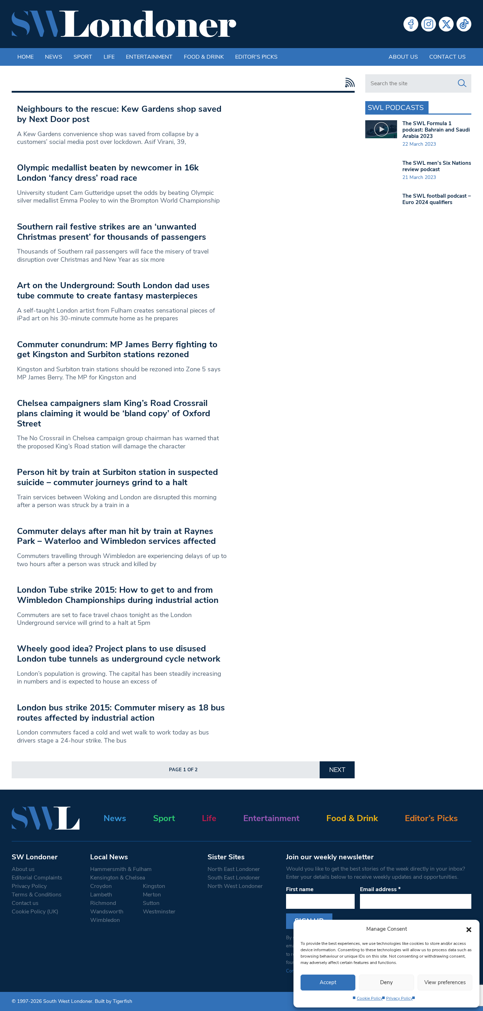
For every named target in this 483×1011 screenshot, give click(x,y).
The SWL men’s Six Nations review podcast (436, 166)
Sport (83, 57)
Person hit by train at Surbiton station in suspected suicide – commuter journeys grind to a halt (117, 477)
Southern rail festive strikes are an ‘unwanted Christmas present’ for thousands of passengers (111, 232)
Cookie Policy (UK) (35, 912)
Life (109, 57)
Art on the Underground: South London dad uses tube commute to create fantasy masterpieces (113, 290)
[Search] (462, 83)
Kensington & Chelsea (117, 878)
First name (300, 889)
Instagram (428, 24)
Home (25, 57)
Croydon (101, 886)
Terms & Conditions (37, 895)
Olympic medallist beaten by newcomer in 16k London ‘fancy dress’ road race (108, 173)
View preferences (445, 982)
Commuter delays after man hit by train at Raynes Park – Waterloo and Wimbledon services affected (116, 536)
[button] (468, 928)
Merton (152, 895)
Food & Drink (204, 57)
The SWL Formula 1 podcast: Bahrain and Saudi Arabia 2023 (436, 130)
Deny (386, 982)
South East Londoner (234, 878)
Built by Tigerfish (113, 1001)
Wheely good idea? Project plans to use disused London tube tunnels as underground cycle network (118, 653)
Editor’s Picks (431, 818)
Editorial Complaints (37, 878)
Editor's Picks (256, 57)
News (53, 57)
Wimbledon (105, 920)
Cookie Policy (370, 998)
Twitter (446, 24)
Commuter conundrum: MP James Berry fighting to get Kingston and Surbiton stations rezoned (117, 349)
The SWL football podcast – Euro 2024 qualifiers (436, 199)
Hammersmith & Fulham (121, 869)
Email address (380, 889)
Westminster (159, 912)
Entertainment (149, 57)
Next (337, 770)
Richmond (103, 903)
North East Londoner (234, 869)
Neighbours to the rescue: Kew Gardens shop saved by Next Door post (119, 114)
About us (403, 57)
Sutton (151, 903)
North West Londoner (235, 886)
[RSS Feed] (348, 82)
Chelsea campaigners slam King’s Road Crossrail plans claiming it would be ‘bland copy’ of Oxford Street (113, 413)
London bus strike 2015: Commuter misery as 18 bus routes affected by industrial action (121, 713)
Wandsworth (106, 912)
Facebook (410, 24)
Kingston (154, 886)
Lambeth (101, 895)
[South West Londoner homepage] (124, 24)
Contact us (447, 57)
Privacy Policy (399, 998)
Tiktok (463, 24)
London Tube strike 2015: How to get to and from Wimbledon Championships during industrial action (118, 595)
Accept (328, 982)
